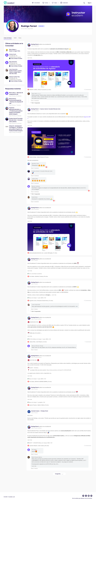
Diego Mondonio (13, 61)
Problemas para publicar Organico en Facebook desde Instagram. (15, 112)
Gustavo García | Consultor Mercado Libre (50, 109)
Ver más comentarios (32, 160)
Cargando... (58, 473)
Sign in (89, 2)
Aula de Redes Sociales (16, 58)
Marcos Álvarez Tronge (37, 345)
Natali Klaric (35, 197)
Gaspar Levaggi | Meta (14, 51)
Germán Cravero (35, 411)
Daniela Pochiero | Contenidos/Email (16, 70)
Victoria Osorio (12, 54)
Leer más (29, 57)
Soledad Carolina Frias (14, 76)
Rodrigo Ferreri (35, 44)
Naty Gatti (34, 93)
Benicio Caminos (36, 186)
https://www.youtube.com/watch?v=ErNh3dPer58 (58, 370)
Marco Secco (12, 92)
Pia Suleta (34, 449)
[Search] (84, 3)
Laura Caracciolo (36, 304)
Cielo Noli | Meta (13, 73)
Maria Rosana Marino (37, 457)
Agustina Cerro (35, 163)
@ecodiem (30, 415)
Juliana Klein (35, 178)
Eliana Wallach (12, 49)
